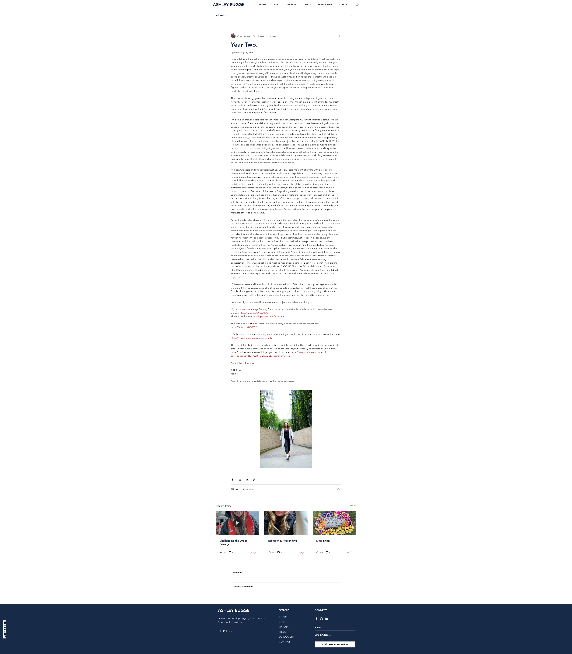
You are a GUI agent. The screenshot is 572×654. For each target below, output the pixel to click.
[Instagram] (321, 618)
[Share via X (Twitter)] (239, 479)
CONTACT (284, 641)
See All (352, 505)
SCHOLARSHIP (287, 636)
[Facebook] (316, 618)
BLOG (282, 622)
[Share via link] (254, 479)
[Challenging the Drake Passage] (237, 523)
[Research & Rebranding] (286, 523)
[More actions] (339, 36)
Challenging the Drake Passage (233, 542)
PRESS (282, 631)
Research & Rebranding (282, 540)
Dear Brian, (323, 540)
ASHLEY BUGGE (228, 4)
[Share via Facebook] (232, 479)
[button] (357, 4)
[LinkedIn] (326, 618)
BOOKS (283, 617)
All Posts (221, 15)
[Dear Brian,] (334, 523)
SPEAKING (284, 627)
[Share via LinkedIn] (246, 479)
